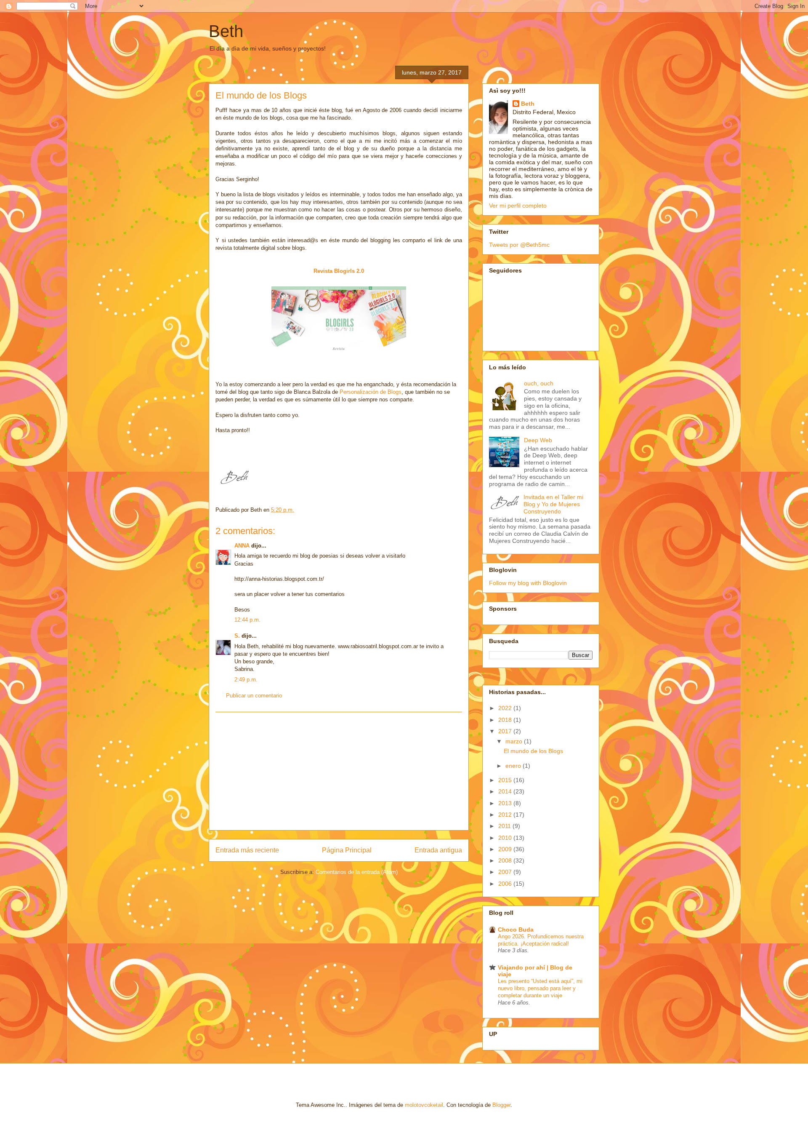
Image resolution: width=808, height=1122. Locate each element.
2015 (505, 780)
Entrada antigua (438, 850)
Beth (226, 31)
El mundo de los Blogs (533, 751)
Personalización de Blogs (370, 392)
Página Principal (347, 850)
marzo (514, 741)
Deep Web (538, 440)
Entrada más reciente (247, 850)
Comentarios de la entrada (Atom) (357, 872)
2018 (505, 719)
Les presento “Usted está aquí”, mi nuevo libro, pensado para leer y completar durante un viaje (540, 988)
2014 (505, 791)
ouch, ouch (538, 383)
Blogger (501, 1105)
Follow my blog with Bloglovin (528, 583)
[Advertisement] (339, 771)
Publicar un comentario (254, 695)
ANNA (242, 545)
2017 (505, 731)
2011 (505, 826)
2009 (505, 849)
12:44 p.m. (247, 620)
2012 (505, 814)
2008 (505, 860)
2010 (505, 837)
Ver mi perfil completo (518, 205)
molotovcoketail (424, 1105)
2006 (505, 883)
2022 (505, 708)
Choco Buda (516, 929)
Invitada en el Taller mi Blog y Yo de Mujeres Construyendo (553, 504)
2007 (505, 871)
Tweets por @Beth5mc (519, 244)
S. (237, 636)
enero (514, 765)
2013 (505, 803)
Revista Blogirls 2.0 (339, 271)
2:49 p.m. (246, 679)
